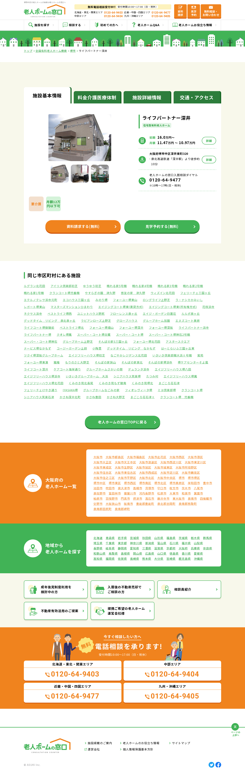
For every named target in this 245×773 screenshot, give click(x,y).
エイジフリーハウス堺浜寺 (42, 376)
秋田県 (146, 538)
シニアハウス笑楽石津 (39, 397)
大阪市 (98, 457)
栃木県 (195, 538)
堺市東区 (115, 483)
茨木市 (186, 488)
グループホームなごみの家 (101, 390)
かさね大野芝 (116, 397)
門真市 (125, 498)
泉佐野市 (99, 493)
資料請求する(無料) (83, 226)
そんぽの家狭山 (105, 362)
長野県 (98, 548)
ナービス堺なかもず (37, 348)
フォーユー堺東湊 (36, 362)
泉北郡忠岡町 (166, 503)
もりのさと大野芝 (77, 362)
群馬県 (207, 538)
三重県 (146, 548)
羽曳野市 (112, 498)
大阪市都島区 (115, 457)
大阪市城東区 (163, 467)
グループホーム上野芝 (78, 341)
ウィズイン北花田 (163, 293)
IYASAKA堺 (70, 390)
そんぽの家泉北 (132, 362)
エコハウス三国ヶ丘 (76, 300)
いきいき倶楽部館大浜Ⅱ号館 (172, 355)
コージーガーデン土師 (72, 348)
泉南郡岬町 (122, 509)
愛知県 (134, 548)
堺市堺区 (194, 478)
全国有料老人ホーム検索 (51, 51)
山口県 (161, 553)
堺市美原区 (177, 483)
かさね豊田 (93, 397)
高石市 (149, 498)
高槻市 (137, 488)
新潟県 (149, 543)
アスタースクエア (178, 341)
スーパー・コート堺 (129, 334)
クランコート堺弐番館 (64, 293)
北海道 (98, 538)
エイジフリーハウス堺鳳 (180, 376)
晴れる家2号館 (193, 286)
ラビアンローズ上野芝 (96, 320)
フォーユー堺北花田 (147, 341)
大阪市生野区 (124, 467)
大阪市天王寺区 (125, 462)
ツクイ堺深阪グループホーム (43, 355)
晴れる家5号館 (117, 286)
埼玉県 (98, 543)
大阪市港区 (195, 457)
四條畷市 (206, 498)
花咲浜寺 (208, 307)
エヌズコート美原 (187, 320)
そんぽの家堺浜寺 (160, 362)
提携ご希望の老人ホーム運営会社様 (126, 611)
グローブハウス (127, 320)
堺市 (73, 51)
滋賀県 (158, 548)
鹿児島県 (185, 558)
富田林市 (115, 493)
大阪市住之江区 (104, 478)
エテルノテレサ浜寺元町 (40, 300)
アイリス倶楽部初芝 (64, 286)
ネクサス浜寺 (33, 313)
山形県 (158, 538)
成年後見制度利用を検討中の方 (56, 589)
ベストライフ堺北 (72, 327)
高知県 (98, 558)
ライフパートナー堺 (37, 334)
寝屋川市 (130, 493)
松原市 (161, 493)
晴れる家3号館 (168, 286)
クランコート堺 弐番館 (177, 397)
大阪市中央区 (166, 478)
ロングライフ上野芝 (156, 300)
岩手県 (122, 538)
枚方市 (174, 488)
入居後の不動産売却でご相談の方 (125, 589)
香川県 (186, 553)
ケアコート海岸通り (67, 369)
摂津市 (137, 498)
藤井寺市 (163, 498)
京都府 (171, 548)
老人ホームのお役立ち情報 (141, 743)
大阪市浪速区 (148, 462)
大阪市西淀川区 (171, 462)
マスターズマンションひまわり (72, 307)
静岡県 (122, 548)
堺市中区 (99, 483)
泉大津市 (124, 488)
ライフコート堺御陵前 (39, 327)
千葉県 (110, 543)
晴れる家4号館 (142, 286)
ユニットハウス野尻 (91, 313)
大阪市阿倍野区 (186, 467)
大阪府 (183, 548)
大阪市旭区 (143, 467)
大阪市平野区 (127, 478)
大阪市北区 (146, 478)
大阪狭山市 (113, 503)
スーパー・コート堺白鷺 (94, 334)
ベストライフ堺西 (60, 313)
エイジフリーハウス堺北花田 (43, 383)
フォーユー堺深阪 (161, 327)
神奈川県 (136, 543)
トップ (28, 51)
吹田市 (110, 488)
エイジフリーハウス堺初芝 (87, 355)
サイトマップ (181, 743)
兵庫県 (195, 548)
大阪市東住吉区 (125, 472)
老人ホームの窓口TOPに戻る (122, 422)
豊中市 (207, 483)
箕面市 (198, 493)
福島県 (171, 538)
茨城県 (183, 538)
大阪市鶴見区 (191, 472)
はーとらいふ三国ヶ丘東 (178, 348)
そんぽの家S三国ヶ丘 (113, 341)
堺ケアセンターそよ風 (193, 362)
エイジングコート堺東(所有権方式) (173, 307)
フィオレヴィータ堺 (138, 390)
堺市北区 (160, 483)
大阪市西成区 (148, 472)
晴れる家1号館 (34, 293)
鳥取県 (113, 553)
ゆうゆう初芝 (92, 286)
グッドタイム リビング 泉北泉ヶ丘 (50, 320)
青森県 (110, 538)
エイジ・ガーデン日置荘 (159, 313)
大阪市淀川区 (169, 472)
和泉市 (186, 493)
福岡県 (110, 558)
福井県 (186, 543)
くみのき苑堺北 (142, 383)
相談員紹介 (182, 589)
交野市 (98, 503)
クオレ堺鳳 (64, 334)
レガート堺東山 (34, 307)
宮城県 (134, 538)
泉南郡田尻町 (102, 509)
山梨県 (198, 543)
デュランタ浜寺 (138, 369)
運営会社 (94, 749)
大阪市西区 (177, 457)
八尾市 (198, 488)
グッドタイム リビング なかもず (131, 348)
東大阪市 (179, 498)
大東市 (174, 493)
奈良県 (207, 548)
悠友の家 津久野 (133, 293)
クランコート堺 (192, 390)
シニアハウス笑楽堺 (127, 376)
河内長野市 (146, 493)
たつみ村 (152, 376)
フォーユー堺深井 (131, 327)
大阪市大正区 (102, 462)
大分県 (158, 558)
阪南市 (128, 503)
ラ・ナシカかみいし (189, 300)
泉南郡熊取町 (188, 503)
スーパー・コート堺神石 (40, 341)
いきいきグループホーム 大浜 (87, 376)
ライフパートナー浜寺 (193, 327)
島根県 (125, 553)
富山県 (161, 543)
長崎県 (134, 558)
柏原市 (98, 498)
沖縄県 (198, 558)
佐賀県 (122, 558)
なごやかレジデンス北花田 (128, 355)
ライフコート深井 (36, 369)
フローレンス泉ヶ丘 (123, 313)
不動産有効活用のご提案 (59, 610)
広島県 (149, 553)
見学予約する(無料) (162, 226)
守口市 (161, 488)
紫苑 (200, 355)
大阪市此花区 (157, 457)
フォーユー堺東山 (125, 300)
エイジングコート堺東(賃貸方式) (120, 307)
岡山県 (137, 553)
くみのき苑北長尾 (81, 383)
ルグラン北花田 (34, 286)
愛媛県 (198, 553)
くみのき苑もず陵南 (112, 383)
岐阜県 (110, 548)
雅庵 (57, 362)
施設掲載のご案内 (100, 743)
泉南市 (192, 498)
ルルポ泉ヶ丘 (191, 313)
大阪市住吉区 (102, 472)
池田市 (98, 488)
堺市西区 (130, 483)
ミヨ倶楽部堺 (167, 390)
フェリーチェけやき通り (40, 390)
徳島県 (174, 553)
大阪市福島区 (136, 457)
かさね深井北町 (70, 397)
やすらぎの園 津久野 (100, 293)
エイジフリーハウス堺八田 (173, 369)
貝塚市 (149, 488)
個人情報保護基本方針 (138, 749)
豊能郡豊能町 (145, 503)
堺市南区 (145, 483)
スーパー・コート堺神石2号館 (169, 334)
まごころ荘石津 (169, 383)
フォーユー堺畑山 (101, 327)
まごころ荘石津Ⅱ (142, 397)
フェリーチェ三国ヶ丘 (195, 293)
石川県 (174, 543)
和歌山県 (99, 553)
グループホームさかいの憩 (104, 369)
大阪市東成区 (102, 467)
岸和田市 (194, 483)
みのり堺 (101, 300)
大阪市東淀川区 (195, 462)
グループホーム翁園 (156, 320)
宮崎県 (171, 558)
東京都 (122, 543)
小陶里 (97, 348)
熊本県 (146, 558)
